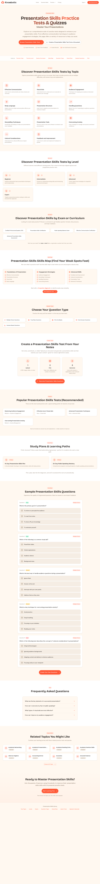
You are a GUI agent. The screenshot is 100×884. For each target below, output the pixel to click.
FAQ (88, 58)
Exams (36, 809)
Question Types (60, 58)
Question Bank (44, 2)
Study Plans (70, 58)
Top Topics (23, 809)
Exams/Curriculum (40, 58)
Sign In (83, 2)
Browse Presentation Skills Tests (30, 42)
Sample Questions (79, 58)
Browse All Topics (48, 764)
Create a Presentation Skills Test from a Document (64, 42)
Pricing (59, 2)
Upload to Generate (74, 809)
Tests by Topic (19, 58)
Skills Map (50, 58)
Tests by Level (29, 58)
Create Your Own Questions (48, 672)
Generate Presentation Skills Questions (51, 381)
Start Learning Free (49, 791)
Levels (30, 809)
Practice (52, 2)
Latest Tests (63, 809)
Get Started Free (93, 2)
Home (37, 2)
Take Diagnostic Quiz (49, 291)
